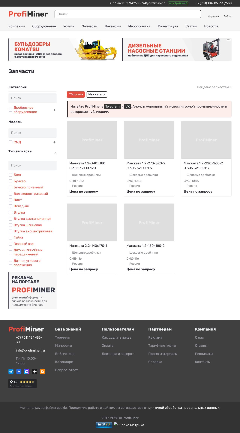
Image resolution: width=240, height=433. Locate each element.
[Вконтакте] (18, 373)
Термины (62, 337)
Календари (64, 362)
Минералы (63, 345)
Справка (155, 362)
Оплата (107, 345)
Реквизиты (204, 354)
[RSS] (42, 373)
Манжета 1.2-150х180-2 (146, 246)
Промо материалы (163, 354)
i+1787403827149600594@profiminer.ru (138, 3)
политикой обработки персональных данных (183, 408)
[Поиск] (196, 14)
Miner (28, 14)
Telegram (112, 106)
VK (127, 106)
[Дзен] (34, 373)
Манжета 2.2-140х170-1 (88, 246)
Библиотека (64, 354)
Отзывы (201, 345)
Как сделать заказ (116, 337)
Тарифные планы (162, 345)
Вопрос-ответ (66, 370)
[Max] (26, 373)
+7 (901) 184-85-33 (209, 3)
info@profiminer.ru (30, 350)
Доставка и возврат (118, 354)
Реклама (155, 337)
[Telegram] (11, 373)
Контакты (203, 362)
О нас (199, 337)
